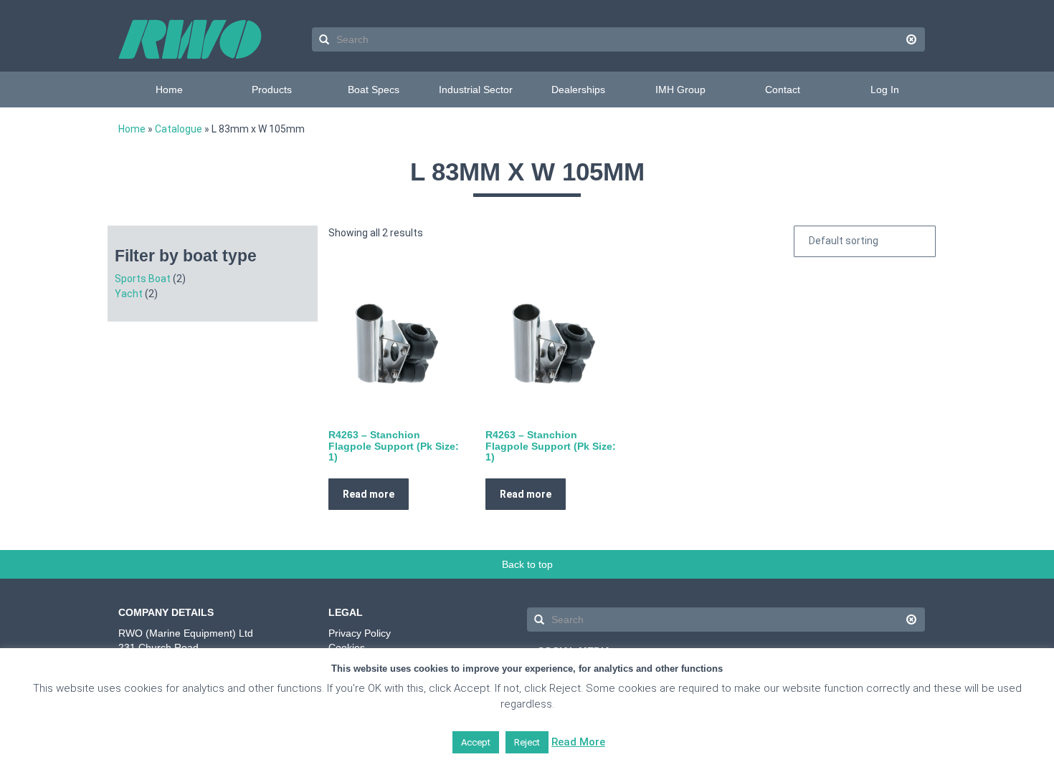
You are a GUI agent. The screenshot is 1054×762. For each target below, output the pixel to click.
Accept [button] (475, 742)
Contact (782, 89)
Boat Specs (373, 89)
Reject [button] (527, 742)
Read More (578, 742)
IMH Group (680, 89)
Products (272, 89)
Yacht (129, 293)
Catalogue (178, 129)
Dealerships (578, 89)
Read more (368, 494)
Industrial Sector (476, 89)
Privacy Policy (359, 633)
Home (169, 89)
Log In (884, 89)
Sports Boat (143, 278)
